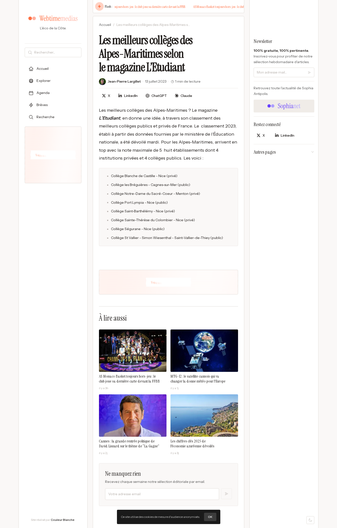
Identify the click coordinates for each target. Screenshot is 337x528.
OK (210, 517)
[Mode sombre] (310, 520)
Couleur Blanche (63, 520)
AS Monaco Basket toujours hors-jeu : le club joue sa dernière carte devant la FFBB (134, 6)
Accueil (105, 24)
